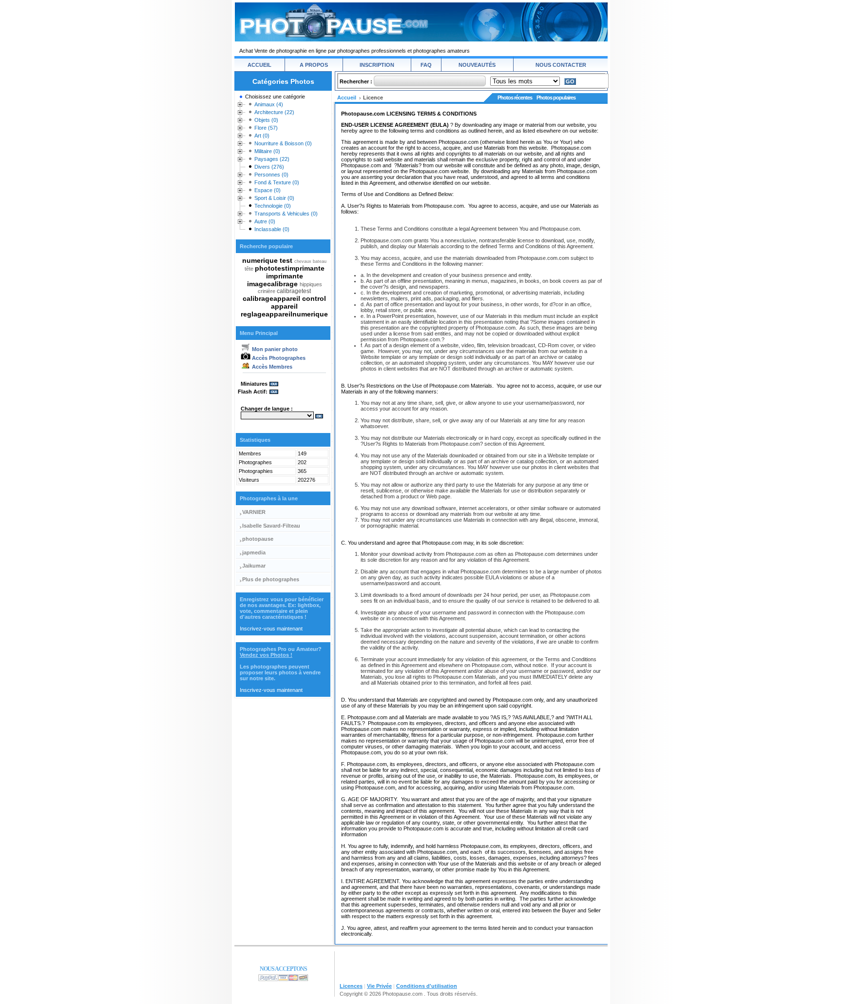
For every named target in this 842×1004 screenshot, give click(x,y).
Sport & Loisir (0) (274, 198)
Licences (351, 986)
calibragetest (294, 291)
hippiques (311, 284)
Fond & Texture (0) (276, 182)
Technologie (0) (272, 206)
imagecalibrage (273, 284)
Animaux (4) (268, 104)
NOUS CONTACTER (561, 65)
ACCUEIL (259, 65)
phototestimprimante (290, 268)
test (287, 260)
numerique (261, 260)
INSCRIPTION (377, 65)
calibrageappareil (272, 298)
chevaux (303, 261)
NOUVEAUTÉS (477, 65)
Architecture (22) (274, 112)
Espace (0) (267, 190)
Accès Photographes (278, 358)
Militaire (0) (267, 151)
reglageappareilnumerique (284, 314)
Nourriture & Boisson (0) (283, 143)
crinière (267, 291)
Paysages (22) (271, 159)
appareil (284, 306)
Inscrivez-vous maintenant (271, 628)
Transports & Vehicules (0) (286, 214)
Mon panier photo (274, 349)
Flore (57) (266, 128)
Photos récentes (515, 97)
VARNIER (254, 512)
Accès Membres (271, 367)
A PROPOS (314, 65)
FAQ (426, 65)
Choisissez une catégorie (275, 96)
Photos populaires (555, 97)
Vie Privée (379, 986)
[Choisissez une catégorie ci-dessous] (240, 98)
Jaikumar (254, 566)
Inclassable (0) (271, 229)
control (314, 298)
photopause (257, 539)
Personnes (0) (271, 174)
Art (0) (261, 135)
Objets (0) (266, 120)
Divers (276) (269, 167)
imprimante (284, 276)
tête (250, 269)
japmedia (254, 552)
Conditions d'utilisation (426, 986)
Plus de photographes (270, 579)
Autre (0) (264, 221)
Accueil (346, 97)
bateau (319, 261)
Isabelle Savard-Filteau (271, 526)
